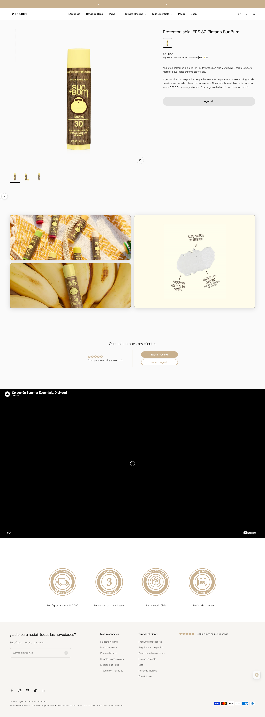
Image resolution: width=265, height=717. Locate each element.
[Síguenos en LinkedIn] (43, 690)
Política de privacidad (44, 705)
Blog (141, 664)
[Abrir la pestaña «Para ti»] (256, 675)
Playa (112, 13)
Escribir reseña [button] (159, 354)
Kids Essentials (160, 13)
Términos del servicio (67, 705)
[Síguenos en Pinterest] (27, 690)
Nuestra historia (109, 641)
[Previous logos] (5, 196)
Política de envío (88, 705)
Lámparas (74, 13)
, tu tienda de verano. (37, 701)
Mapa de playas (108, 647)
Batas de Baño (94, 13)
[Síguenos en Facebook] (12, 690)
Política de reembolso (20, 705)
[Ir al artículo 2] (27, 177)
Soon (193, 13)
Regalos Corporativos (112, 658)
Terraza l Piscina (134, 13)
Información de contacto (110, 705)
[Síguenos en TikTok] (35, 690)
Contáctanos (145, 676)
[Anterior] (98, 4)
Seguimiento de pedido (151, 647)
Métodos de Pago (109, 664)
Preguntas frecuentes (150, 641)
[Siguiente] (166, 4)
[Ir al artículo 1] (15, 177)
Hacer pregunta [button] (159, 362)
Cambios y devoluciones (151, 653)
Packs (181, 13)
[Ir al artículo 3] (39, 177)
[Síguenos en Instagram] (20, 690)
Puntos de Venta (109, 653)
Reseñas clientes (147, 670)
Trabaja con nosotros (111, 670)
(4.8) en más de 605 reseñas (212, 633)
